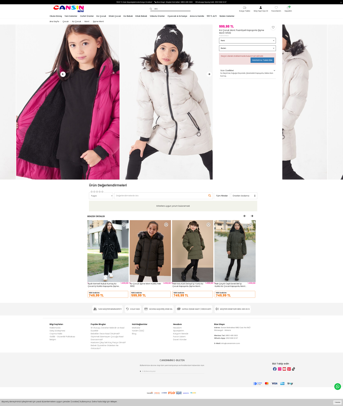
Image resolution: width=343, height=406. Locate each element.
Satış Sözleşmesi (57, 330)
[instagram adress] (279, 369)
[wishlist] (124, 224)
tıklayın (113, 401)
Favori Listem (179, 336)
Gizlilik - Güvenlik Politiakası (62, 336)
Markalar (136, 327)
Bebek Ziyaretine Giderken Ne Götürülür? (104, 347)
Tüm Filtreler (222, 195)
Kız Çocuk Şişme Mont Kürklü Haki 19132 (145, 285)
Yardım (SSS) (138, 330)
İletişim (53, 339)
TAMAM (337, 402)
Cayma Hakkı (56, 333)
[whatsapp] (337, 386)
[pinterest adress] (289, 369)
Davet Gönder (180, 339)
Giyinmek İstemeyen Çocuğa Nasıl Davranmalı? (107, 338)
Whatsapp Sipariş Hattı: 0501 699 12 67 (211, 2)
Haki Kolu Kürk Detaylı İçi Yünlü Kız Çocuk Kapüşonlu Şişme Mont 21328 (187, 286)
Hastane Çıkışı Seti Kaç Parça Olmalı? (108, 342)
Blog (134, 333)
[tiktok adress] (293, 369)
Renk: (223, 40)
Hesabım (177, 327)
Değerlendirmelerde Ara (127, 194)
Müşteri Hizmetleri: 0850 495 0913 (180, 2)
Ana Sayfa (54, 21)
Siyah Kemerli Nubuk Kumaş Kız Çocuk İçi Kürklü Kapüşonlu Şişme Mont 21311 (103, 286)
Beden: (223, 48)
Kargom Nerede (180, 333)
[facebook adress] (275, 369)
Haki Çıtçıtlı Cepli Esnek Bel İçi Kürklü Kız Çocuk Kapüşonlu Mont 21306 (230, 286)
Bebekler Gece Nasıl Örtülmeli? (105, 333)
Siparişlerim (178, 330)
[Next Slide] (209, 74)
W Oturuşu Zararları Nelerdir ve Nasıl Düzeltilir (107, 329)
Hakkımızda (55, 327)
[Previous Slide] (62, 74)
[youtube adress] (284, 369)
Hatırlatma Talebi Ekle (262, 60)
